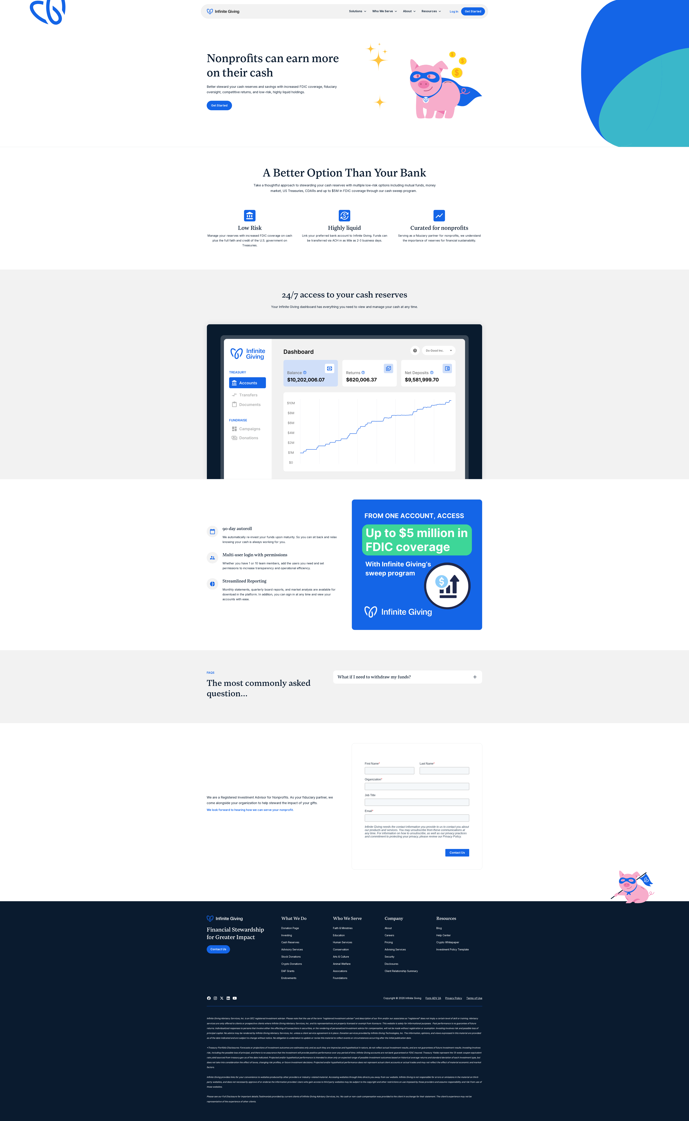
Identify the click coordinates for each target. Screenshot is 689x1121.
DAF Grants (287, 971)
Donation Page (290, 928)
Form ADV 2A (433, 998)
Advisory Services (292, 949)
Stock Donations (291, 956)
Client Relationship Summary (401, 971)
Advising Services (395, 949)
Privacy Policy (453, 998)
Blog (439, 928)
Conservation (341, 949)
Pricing (389, 942)
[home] (223, 11)
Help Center (443, 935)
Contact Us (218, 949)
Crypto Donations (291, 963)
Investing (286, 935)
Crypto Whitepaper (447, 942)
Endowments (288, 978)
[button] (357, 11)
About (388, 928)
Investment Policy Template (452, 949)
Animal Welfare (342, 963)
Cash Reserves (290, 942)
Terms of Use (474, 998)
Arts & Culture (341, 956)
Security (389, 956)
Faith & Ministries (343, 928)
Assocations (340, 971)
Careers (389, 935)
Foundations (340, 978)
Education (339, 935)
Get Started (473, 11)
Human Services (342, 942)
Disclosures (391, 963)
